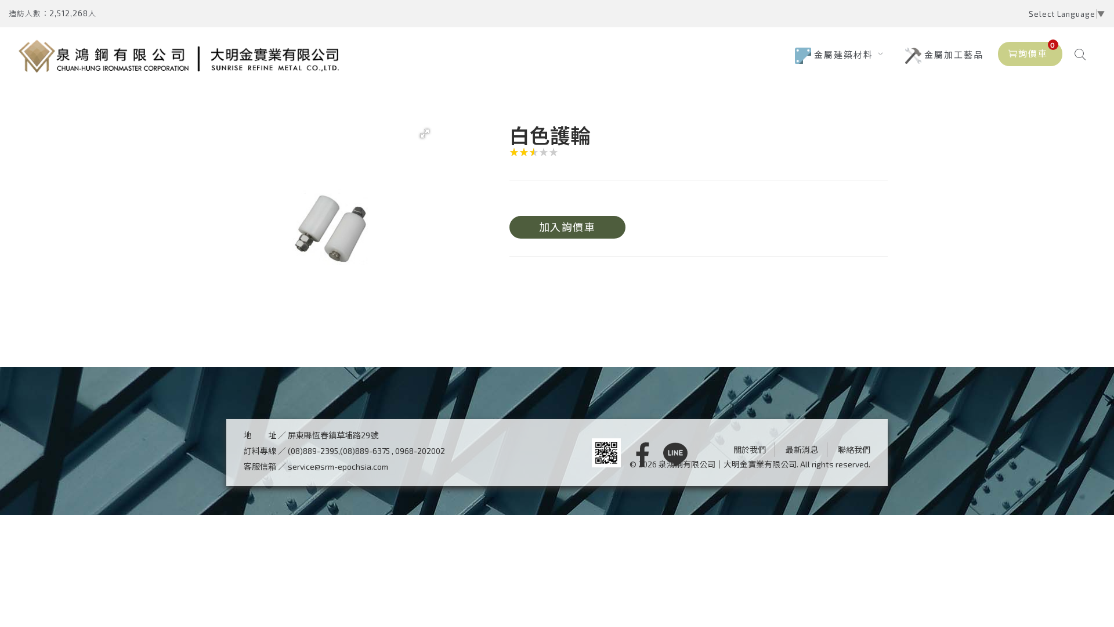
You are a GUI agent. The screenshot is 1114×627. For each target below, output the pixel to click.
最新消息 (802, 450)
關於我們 (749, 450)
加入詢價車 (567, 227)
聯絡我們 (854, 450)
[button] (424, 133)
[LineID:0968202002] (675, 455)
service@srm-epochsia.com (338, 466)
